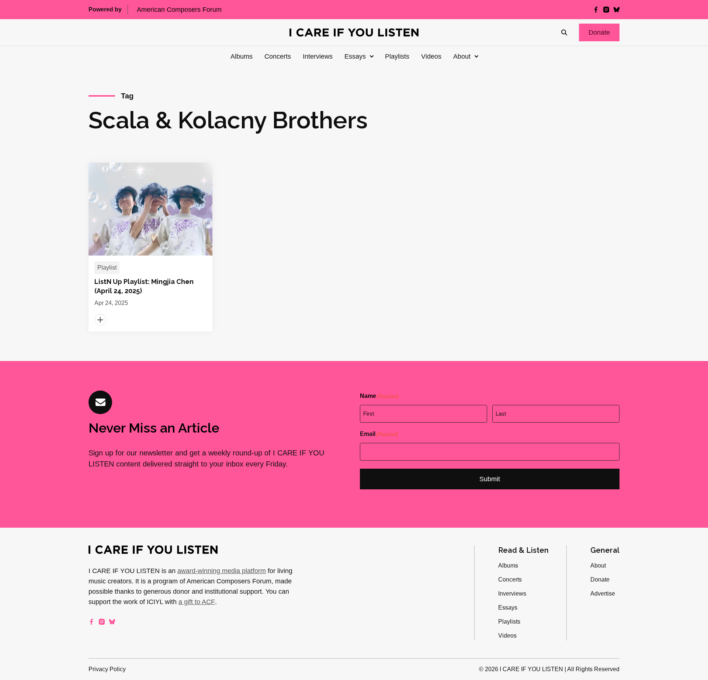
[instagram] (606, 10)
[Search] (564, 32)
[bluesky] (617, 10)
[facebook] (596, 10)
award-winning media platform (221, 571)
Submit (489, 479)
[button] (599, 32)
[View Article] (150, 247)
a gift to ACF (196, 602)
